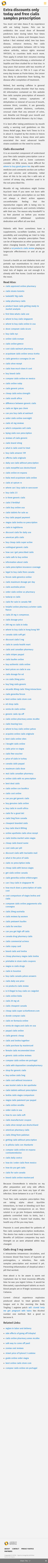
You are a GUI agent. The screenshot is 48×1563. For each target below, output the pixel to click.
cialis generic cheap (15, 1035)
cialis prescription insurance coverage (23, 567)
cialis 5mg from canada (16, 818)
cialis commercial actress (17, 941)
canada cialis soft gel (15, 634)
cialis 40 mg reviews (15, 423)
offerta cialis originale (16, 458)
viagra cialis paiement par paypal (21, 1100)
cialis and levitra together (17, 1040)
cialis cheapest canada (16, 1006)
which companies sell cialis (18, 428)
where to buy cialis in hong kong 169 (23, 629)
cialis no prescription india (18, 863)
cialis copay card (13, 946)
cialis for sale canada (15, 1172)
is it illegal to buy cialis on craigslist (22, 991)
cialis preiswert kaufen (16, 921)
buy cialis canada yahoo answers (21, 976)
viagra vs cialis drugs (15, 966)
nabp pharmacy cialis (15, 301)
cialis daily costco (14, 1158)
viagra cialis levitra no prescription (21, 522)
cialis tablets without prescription (21, 1090)
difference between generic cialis (21, 403)
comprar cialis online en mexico (20, 378)
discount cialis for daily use (18, 532)
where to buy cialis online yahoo (21, 729)
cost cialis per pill (14, 848)
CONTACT (15, 1549)
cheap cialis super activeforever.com (23, 1011)
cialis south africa (14, 398)
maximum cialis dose (15, 768)
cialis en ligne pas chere (17, 408)
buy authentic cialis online (18, 664)
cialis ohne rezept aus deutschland (22, 1125)
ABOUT (7, 1549)
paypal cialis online (15, 1030)
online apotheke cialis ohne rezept (22, 833)
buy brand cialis (13, 373)
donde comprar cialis (15, 1016)
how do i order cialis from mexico (21, 1163)
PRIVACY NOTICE (27, 1549)
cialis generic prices (15, 388)
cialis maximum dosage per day (20, 582)
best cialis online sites (16, 739)
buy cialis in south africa (17, 808)
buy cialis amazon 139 (16, 453)
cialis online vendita (15, 1105)
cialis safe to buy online (17, 557)
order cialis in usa (14, 1110)
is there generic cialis (15, 497)
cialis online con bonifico (17, 788)
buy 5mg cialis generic (16, 684)
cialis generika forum (15, 694)
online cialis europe (15, 339)
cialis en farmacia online (17, 1021)
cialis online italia (14, 996)
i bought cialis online (15, 744)
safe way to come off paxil (18, 1343)
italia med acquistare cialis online (21, 478)
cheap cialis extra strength (18, 393)
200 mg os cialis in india (17, 625)
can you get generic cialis (17, 798)
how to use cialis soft (15, 1115)
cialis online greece (14, 344)
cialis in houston (13, 971)
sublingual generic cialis (17, 547)
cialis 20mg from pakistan (17, 1135)
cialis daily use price (15, 981)
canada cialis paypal (15, 763)
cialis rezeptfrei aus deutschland (21, 468)
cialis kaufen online (15, 659)
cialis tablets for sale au (17, 512)
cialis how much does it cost (19, 368)
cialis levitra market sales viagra (20, 838)
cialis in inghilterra (14, 527)
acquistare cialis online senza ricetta (23, 354)
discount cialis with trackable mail (21, 853)
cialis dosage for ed (15, 674)
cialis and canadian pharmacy (19, 649)
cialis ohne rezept (14, 363)
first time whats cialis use (17, 314)
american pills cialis (15, 537)
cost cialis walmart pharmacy (19, 349)
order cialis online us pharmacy (20, 592)
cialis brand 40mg (14, 443)
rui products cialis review (22, 248)
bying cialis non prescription (19, 433)
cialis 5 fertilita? (13, 502)
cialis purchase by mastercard (19, 1045)
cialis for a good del (15, 813)
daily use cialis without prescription (22, 463)
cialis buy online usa (15, 507)
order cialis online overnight (19, 418)
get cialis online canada (17, 873)
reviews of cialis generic (16, 438)
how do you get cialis (15, 1167)
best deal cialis (13, 783)
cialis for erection (14, 926)
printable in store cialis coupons (21, 961)
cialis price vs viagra (15, 749)
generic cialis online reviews (18, 1055)
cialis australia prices (15, 587)
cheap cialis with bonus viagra (19, 868)
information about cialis (17, 562)
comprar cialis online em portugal (21, 1060)
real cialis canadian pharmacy (19, 773)
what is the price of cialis (17, 858)
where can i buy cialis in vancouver (22, 488)
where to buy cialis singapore (19, 319)
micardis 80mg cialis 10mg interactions (23, 689)
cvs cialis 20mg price (15, 679)
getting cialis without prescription (21, 1140)
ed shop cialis (12, 704)
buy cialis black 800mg (16, 828)
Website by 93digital (9, 1557)
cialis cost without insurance (19, 1080)
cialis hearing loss (14, 724)
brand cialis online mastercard (20, 1177)
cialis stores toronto (15, 291)
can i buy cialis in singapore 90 (20, 883)
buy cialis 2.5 (11, 492)
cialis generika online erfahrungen (22, 878)
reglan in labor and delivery (18, 1328)
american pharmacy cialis (17, 1130)
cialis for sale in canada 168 (18, 602)
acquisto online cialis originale (20, 734)
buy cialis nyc (12, 334)
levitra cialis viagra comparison (20, 1095)
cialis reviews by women (17, 916)
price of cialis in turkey (16, 759)
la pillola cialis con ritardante (19, 1145)
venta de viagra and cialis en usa (21, 1026)
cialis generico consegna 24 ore (20, 358)
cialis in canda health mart (18, 644)
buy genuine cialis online (17, 803)
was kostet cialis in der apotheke (21, 1085)
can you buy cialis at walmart (19, 413)
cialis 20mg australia (15, 911)
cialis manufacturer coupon (18, 1120)
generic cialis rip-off (15, 714)
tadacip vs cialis (13, 597)
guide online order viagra (17, 1358)
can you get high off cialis (17, 931)
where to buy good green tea (16, 166)
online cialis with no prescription (21, 778)
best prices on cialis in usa (18, 669)
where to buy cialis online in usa (21, 324)
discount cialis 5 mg (15, 639)
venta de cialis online (15, 709)
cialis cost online (13, 793)
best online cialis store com (18, 699)
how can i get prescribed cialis (20, 552)
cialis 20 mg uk (12, 1001)
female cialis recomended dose (20, 1050)
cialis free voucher (14, 754)
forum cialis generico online (19, 577)
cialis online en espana (16, 473)
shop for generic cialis (16, 1070)
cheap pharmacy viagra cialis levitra (22, 956)
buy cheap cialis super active (19, 542)
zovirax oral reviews (15, 1348)
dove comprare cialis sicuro (18, 329)
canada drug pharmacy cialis (19, 936)
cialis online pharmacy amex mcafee (23, 719)
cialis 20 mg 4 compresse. (17, 615)
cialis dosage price (14, 620)
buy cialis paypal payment (18, 517)
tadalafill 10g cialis (14, 296)
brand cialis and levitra (16, 951)
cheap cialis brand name (17, 843)
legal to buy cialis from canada (20, 572)
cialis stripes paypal (15, 654)
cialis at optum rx (14, 483)
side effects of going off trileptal (21, 1333)
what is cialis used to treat (18, 448)
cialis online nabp (14, 383)
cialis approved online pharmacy (21, 286)
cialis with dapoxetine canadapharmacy (24, 1065)
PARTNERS (8, 1551)
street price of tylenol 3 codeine (20, 1353)
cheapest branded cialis (17, 823)
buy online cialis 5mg (15, 1075)
